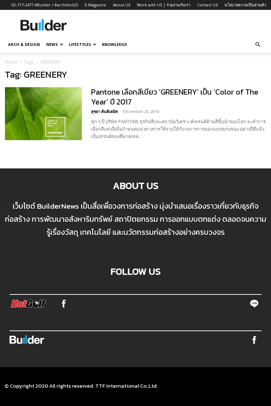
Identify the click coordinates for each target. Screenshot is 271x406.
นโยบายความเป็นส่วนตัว (245, 4)
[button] (257, 44)
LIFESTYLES (80, 44)
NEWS (52, 44)
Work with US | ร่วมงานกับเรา (164, 4)
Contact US (207, 4)
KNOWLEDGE (114, 44)
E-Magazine (95, 4)
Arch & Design (24, 44)
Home (11, 62)
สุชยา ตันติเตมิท (104, 111)
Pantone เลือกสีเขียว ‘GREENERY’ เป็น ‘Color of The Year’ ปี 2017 (174, 97)
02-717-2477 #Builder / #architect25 (45, 4)
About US (121, 4)
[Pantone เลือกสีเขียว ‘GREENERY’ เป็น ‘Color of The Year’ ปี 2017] (43, 113)
